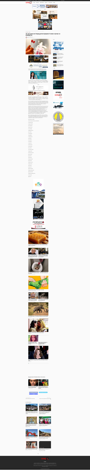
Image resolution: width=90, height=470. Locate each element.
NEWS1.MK (46, 2)
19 (37, 450)
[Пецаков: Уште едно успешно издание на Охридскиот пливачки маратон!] (45, 420)
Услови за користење (40, 0)
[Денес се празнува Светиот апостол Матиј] (32, 444)
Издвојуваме (42, 2)
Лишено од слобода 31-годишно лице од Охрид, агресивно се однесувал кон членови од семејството (44, 413)
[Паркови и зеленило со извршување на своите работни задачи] (45, 444)
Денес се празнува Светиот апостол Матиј (31, 449)
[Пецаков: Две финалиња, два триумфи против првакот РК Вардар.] (55, 62)
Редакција (27, 427)
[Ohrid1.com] (29, 3)
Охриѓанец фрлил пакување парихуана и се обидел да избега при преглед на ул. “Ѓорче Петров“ (32, 413)
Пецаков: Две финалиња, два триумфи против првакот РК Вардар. (60, 61)
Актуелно (27, 410)
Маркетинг (36, 0)
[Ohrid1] (45, 458)
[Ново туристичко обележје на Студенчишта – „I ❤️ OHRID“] (32, 433)
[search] (63, 2)
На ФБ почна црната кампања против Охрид (30, 398)
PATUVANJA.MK (50, 2)
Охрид (34, 2)
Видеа (54, 2)
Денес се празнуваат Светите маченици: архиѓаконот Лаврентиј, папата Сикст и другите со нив (31, 425)
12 (37, 439)
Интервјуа (37, 2)
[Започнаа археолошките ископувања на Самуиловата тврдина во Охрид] (45, 433)
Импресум (33, 0)
